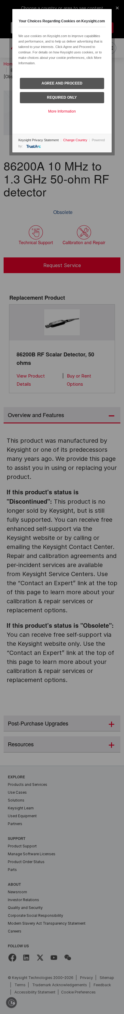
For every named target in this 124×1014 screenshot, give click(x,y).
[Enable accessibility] (11, 1002)
